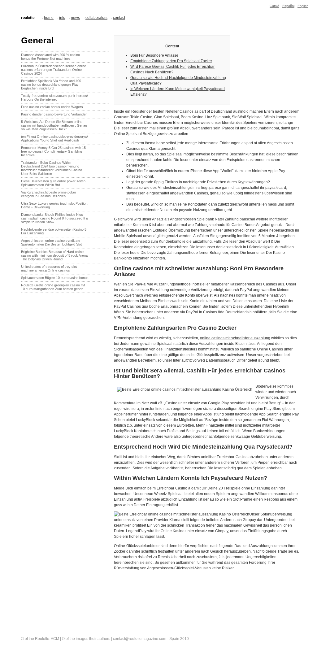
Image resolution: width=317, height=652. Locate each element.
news (75, 17)
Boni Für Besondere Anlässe (154, 55)
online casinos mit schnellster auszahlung (235, 338)
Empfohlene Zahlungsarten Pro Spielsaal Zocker (171, 61)
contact (119, 17)
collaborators (96, 17)
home (49, 17)
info (62, 17)
